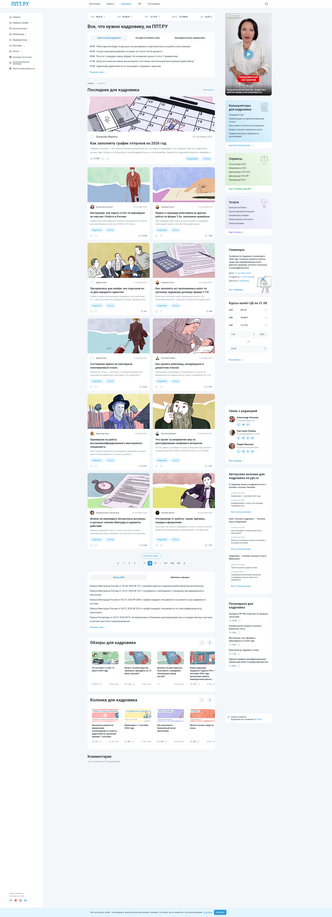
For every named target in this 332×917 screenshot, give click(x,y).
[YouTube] (15, 900)
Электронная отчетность (241, 219)
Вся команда (235, 461)
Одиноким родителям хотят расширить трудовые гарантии (125, 66)
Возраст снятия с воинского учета (245, 129)
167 (165, 563)
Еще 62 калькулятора (239, 145)
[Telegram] (10, 900)
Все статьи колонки (240, 512)
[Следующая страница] (184, 563)
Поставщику (154, 4)
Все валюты (235, 360)
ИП (139, 4)
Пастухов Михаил (168, 434)
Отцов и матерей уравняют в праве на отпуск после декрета (126, 51)
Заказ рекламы (236, 223)
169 (178, 563)
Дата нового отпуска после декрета (246, 125)
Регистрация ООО (237, 164)
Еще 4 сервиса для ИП (240, 189)
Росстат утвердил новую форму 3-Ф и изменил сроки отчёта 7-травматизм (134, 56)
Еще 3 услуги (235, 232)
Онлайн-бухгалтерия (239, 215)
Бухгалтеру (94, 4)
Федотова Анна (102, 434)
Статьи (206, 158)
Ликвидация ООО (237, 180)
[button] (248, 54)
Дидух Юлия (101, 282)
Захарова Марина (106, 136)
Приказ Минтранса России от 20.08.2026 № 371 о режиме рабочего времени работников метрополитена (146, 586)
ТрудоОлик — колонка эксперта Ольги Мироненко (247, 557)
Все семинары (236, 289)
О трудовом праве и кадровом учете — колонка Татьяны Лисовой (248, 485)
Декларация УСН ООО (239, 172)
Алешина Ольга (167, 207)
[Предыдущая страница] (118, 563)
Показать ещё (150, 556)
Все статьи (208, 90)
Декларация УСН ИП (239, 176)
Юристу (110, 4)
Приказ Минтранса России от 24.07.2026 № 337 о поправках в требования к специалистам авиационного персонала (147, 592)
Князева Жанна (167, 513)
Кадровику (126, 4)
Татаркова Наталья (104, 207)
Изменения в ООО (237, 168)
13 (155, 563)
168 (172, 563)
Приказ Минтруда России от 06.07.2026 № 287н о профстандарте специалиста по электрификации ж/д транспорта (146, 610)
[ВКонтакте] (25, 900)
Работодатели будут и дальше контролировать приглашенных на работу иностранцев (140, 46)
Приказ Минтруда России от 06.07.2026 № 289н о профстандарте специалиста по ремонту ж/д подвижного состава (148, 601)
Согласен (220, 912)
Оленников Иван (168, 358)
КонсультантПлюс (238, 207)
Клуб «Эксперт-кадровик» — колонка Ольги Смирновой (247, 520)
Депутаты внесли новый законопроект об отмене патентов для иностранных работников (142, 61)
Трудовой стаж (236, 115)
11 (144, 563)
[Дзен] (20, 900)
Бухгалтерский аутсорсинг (241, 211)
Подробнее (207, 912)
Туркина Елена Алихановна (107, 513)
